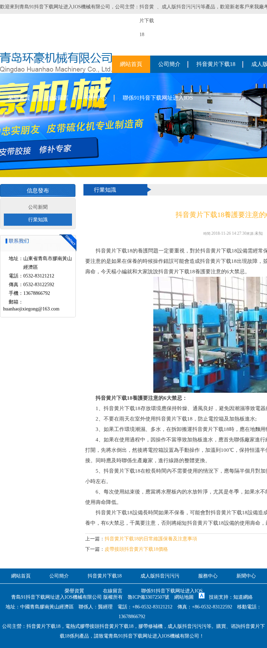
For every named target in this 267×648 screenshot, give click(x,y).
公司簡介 (169, 64)
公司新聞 (38, 207)
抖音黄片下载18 (215, 64)
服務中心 (208, 576)
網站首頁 (131, 64)
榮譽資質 (19, 98)
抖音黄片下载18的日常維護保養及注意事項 (151, 538)
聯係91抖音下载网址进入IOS (158, 98)
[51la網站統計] (202, 597)
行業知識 (38, 219)
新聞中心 (246, 576)
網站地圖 (184, 597)
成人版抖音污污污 (181, 6)
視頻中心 (95, 98)
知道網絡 (243, 597)
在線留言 (57, 98)
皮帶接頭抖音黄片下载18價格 (136, 549)
